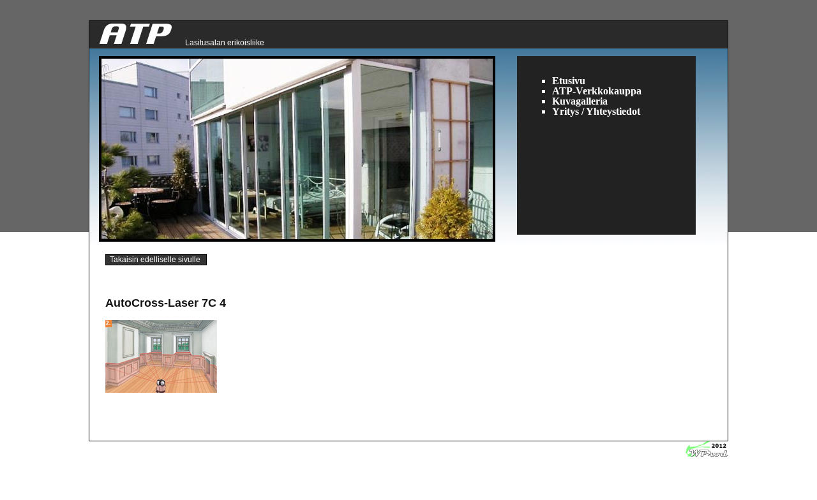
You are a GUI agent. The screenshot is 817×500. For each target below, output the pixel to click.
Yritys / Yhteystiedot (596, 111)
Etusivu (568, 80)
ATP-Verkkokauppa (596, 90)
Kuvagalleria (580, 101)
